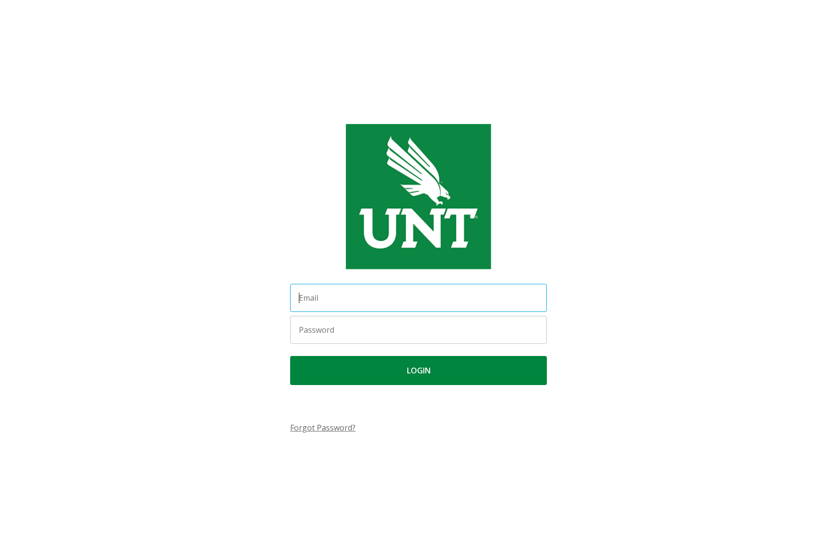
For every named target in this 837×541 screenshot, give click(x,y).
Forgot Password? (323, 427)
